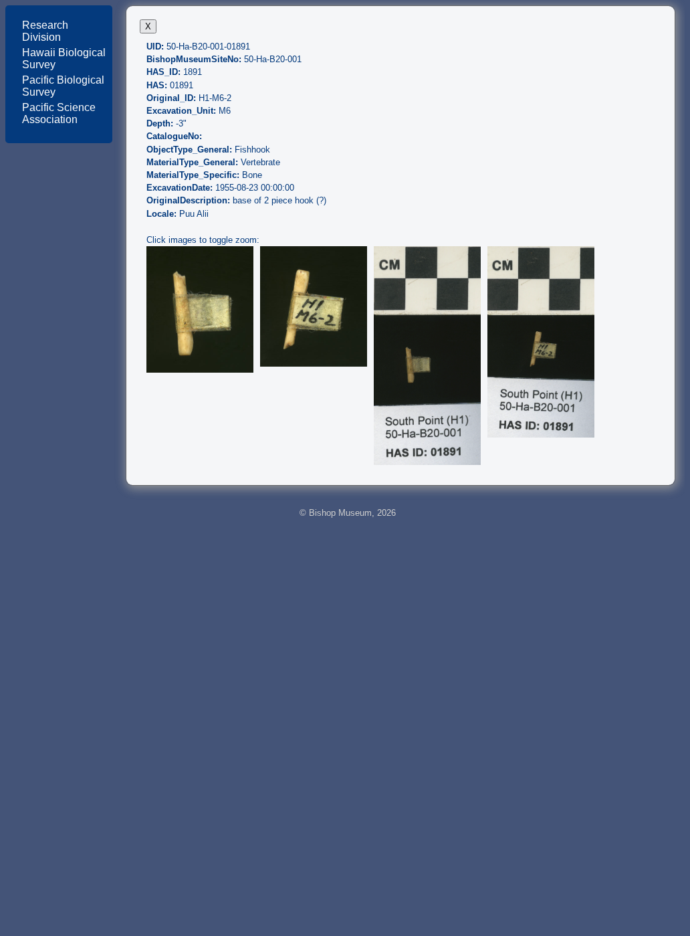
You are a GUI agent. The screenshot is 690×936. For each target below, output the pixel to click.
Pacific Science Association (59, 113)
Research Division (45, 31)
